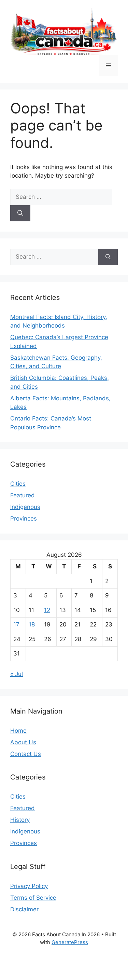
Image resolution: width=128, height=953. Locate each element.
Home (18, 730)
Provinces (23, 518)
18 (32, 624)
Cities (18, 483)
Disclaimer (24, 909)
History (20, 819)
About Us (23, 742)
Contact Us (25, 753)
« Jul (16, 674)
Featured (22, 495)
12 (47, 610)
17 (16, 624)
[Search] (20, 213)
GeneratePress (70, 942)
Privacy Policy (29, 886)
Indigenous (25, 506)
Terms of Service (33, 897)
